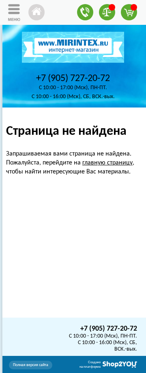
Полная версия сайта (30, 365)
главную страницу (107, 163)
